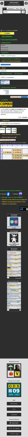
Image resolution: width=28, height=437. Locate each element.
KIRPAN (16, 263)
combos (7, 83)
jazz (8, 55)
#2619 (16, 283)
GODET (15, 255)
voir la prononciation (5, 64)
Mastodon (17, 428)
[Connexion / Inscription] (26, 3)
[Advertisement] (14, 21)
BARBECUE (12, 285)
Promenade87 (13, 299)
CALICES (9, 269)
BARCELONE (12, 271)
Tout (17, 273)
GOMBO (7, 93)
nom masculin (10, 77)
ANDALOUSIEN (13, 252)
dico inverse (24, 97)
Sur (3, 194)
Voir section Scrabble (9, 39)
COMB (14, 129)
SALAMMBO (6, 90)
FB (13, 428)
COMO (8, 129)
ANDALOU (17, 259)
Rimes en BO (3, 70)
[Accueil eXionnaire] (1, 30)
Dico (4, 30)
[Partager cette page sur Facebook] (20, 209)
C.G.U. (14, 409)
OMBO (2, 129)
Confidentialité (14, 414)
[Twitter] (22, 209)
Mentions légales (14, 403)
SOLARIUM (16, 291)
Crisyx (8, 283)
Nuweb (17, 433)
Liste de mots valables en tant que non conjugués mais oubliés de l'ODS (13, 295)
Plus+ (20, 262)
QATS (11, 274)
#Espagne (14, 251)
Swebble (8, 267)
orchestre (14, 55)
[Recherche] (23, 11)
